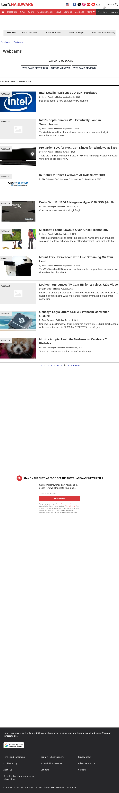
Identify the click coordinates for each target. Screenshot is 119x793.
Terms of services (67, 504)
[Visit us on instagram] (84, 4)
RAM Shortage (76, 32)
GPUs (31, 11)
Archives (75, 365)
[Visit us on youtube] (88, 4)
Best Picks (12, 11)
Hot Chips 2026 (29, 32)
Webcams (18, 42)
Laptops (68, 11)
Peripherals (5, 42)
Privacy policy (84, 757)
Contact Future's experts (52, 757)
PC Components (45, 11)
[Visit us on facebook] (74, 4)
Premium (102, 11)
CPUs (22, 11)
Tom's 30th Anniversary (103, 32)
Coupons (45, 769)
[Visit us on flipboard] (93, 4)
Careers (82, 769)
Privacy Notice (70, 506)
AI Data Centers (53, 32)
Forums (114, 11)
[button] (112, 4)
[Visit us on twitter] (79, 4)
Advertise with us (86, 763)
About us (7, 769)
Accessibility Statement (52, 763)
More (89, 11)
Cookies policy (10, 763)
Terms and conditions (14, 757)
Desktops (79, 11)
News (58, 11)
